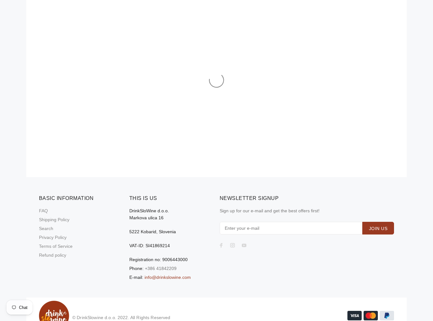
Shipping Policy (54, 219)
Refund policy (52, 255)
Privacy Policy (53, 237)
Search (46, 228)
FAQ (43, 210)
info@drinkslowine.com (168, 277)
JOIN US (378, 228)
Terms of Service (56, 246)
